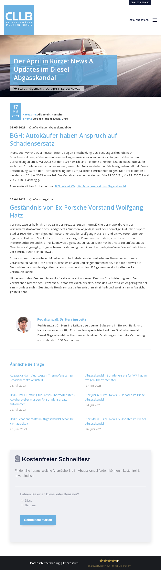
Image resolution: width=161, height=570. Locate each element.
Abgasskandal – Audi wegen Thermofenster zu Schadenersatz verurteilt (41, 377)
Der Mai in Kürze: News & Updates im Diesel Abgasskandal (115, 421)
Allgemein (43, 114)
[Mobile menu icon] (154, 20)
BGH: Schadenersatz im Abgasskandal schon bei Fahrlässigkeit (42, 421)
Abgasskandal (42, 118)
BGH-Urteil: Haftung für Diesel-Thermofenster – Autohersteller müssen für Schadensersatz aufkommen (42, 399)
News (56, 118)
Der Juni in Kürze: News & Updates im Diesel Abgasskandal (115, 397)
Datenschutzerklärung (45, 563)
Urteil (65, 118)
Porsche (57, 114)
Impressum (71, 563)
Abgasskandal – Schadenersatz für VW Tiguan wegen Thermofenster (116, 377)
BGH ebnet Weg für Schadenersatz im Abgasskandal (90, 186)
